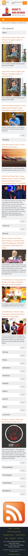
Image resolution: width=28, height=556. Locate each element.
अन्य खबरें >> (23, 135)
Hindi (25, 3)
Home (10, 528)
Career (6, 538)
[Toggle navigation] (24, 19)
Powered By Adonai (14, 554)
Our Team (16, 528)
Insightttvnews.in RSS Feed (17, 3)
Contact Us (20, 538)
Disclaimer (13, 538)
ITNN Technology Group (14, 531)
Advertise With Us (20, 535)
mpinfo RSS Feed (5, 3)
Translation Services (8, 535)
